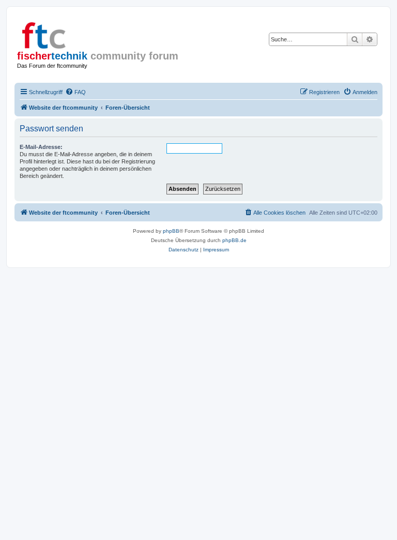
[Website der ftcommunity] (61, 33)
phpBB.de (234, 240)
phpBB (171, 231)
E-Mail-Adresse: (41, 147)
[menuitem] (75, 92)
